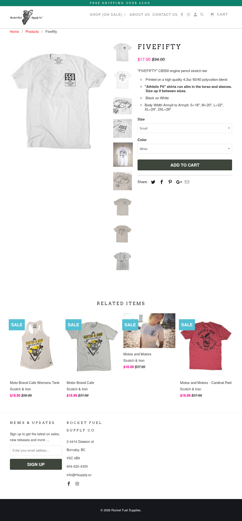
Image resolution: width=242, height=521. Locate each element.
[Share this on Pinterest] (169, 182)
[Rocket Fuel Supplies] (26, 17)
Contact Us (165, 14)
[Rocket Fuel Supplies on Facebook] (69, 483)
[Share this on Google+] (178, 182)
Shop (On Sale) (108, 14)
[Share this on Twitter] (152, 182)
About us (140, 14)
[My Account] (196, 15)
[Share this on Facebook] (161, 182)
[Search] (202, 15)
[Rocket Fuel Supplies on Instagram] (77, 483)
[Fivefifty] (59, 100)
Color (142, 139)
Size (141, 119)
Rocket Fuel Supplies (126, 510)
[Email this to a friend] (186, 182)
